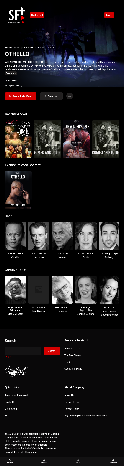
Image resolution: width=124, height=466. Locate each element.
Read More (11, 73)
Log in (8, 356)
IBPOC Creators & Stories (42, 47)
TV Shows (112, 463)
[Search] (98, 15)
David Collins (62, 253)
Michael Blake (15, 253)
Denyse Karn (62, 307)
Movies (10, 463)
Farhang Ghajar (109, 253)
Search (10, 341)
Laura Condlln (86, 253)
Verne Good (109, 307)
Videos (44, 463)
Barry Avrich (39, 307)
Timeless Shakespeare (16, 47)
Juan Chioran (38, 253)
